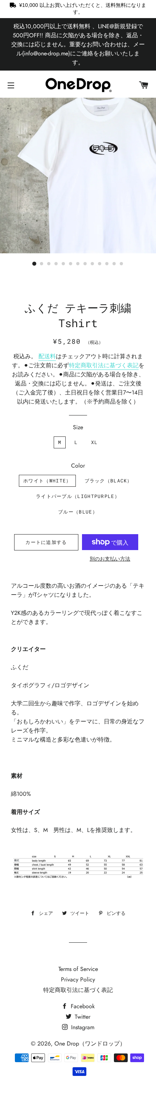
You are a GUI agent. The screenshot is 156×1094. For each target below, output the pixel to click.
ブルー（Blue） (78, 511)
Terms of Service (78, 969)
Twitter (81, 1017)
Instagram (81, 1027)
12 (114, 263)
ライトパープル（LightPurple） (78, 496)
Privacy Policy (78, 979)
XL (94, 442)
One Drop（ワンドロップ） (90, 1043)
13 (121, 263)
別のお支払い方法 (110, 558)
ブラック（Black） (108, 480)
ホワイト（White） (47, 480)
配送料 (47, 356)
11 (107, 263)
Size (78, 427)
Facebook (82, 1006)
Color (78, 465)
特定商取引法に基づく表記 (104, 365)
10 (99, 263)
